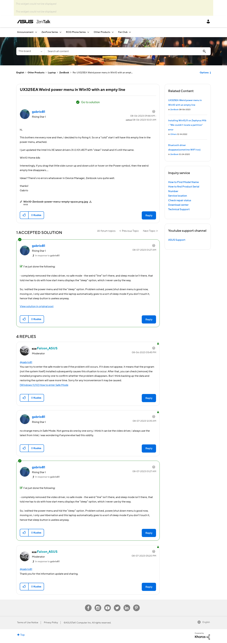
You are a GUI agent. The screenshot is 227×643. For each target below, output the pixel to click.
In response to (47, 255)
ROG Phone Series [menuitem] (76, 32)
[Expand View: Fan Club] (130, 32)
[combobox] (127, 51)
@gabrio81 (26, 362)
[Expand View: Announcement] (36, 32)
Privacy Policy (51, 622)
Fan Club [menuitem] (122, 32)
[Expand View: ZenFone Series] (60, 32)
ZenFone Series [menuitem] (50, 32)
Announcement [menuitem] (25, 32)
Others (173, 134)
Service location (177, 195)
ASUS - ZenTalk (33, 21)
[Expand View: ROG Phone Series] (88, 32)
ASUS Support (176, 240)
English (20, 72)
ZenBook (64, 72)
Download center (178, 205)
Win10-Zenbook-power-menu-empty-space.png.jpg (55, 201)
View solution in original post (37, 306)
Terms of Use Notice (27, 622)
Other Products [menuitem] (102, 32)
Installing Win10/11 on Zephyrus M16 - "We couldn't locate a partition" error (187, 125)
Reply (148, 215)
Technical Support (179, 209)
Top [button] (22, 635)
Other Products (36, 72)
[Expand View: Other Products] (112, 32)
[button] (24, 215)
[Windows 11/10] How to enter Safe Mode (44, 385)
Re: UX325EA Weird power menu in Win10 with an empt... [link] (103, 72)
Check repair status (179, 200)
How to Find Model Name (183, 182)
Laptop (52, 72)
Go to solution (90, 102)
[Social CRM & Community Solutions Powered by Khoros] (202, 636)
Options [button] (204, 72)
